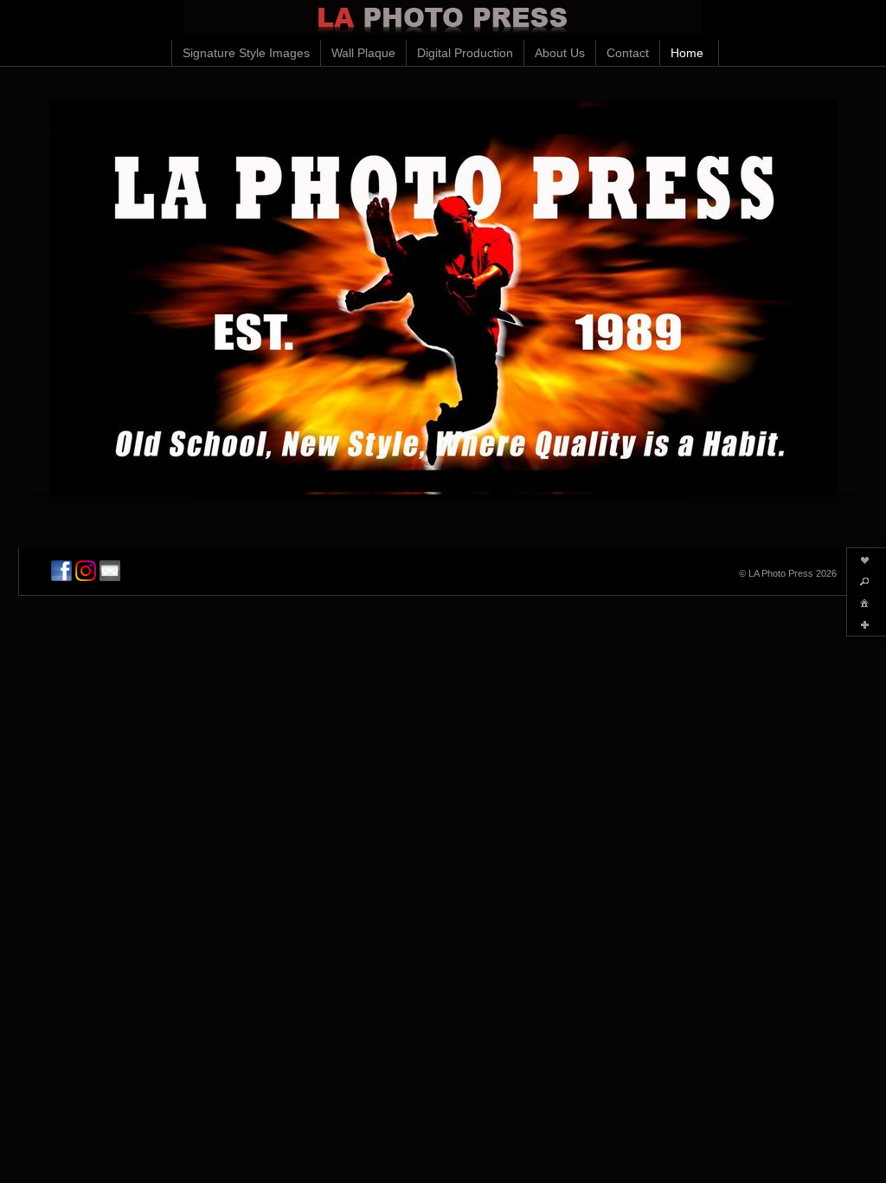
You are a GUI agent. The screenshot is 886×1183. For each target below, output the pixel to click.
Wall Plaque (363, 53)
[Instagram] (85, 570)
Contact (628, 53)
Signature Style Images (246, 53)
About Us (560, 53)
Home (687, 53)
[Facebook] (61, 570)
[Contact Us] (110, 570)
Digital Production (465, 53)
